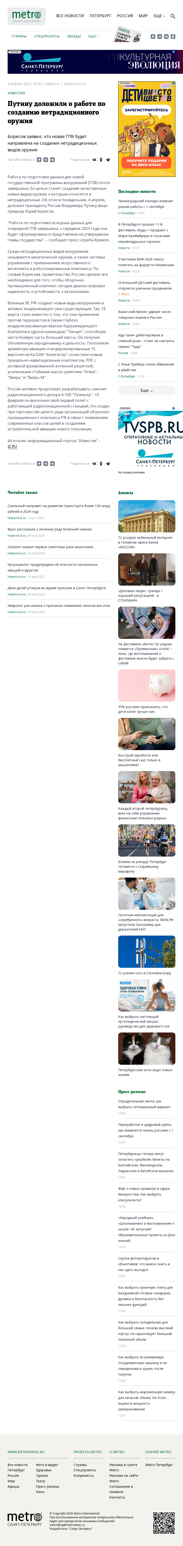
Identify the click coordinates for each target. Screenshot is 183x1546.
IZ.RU (12, 446)
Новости (124, 248)
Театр (40, 1481)
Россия (125, 15)
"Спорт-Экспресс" (80, 1529)
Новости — (54, 83)
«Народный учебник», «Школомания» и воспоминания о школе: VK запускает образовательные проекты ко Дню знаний (146, 1229)
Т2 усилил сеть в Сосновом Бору (144, 973)
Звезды (74, 36)
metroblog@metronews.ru (67, 1525)
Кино (40, 1491)
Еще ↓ (159, 15)
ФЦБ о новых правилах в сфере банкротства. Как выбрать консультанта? (144, 1194)
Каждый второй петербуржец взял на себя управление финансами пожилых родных (142, 813)
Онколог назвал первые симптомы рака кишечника (50, 547)
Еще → (147, 390)
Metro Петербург (159, 1464)
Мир (143, 15)
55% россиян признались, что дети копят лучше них (143, 709)
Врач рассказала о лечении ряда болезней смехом (50, 529)
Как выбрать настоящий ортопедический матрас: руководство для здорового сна (143, 1021)
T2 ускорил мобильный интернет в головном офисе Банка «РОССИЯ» (145, 542)
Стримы (18, 36)
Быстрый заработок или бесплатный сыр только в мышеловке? (139, 760)
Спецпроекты (47, 36)
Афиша (13, 1486)
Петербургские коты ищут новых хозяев (145, 1072)
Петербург (100, 15)
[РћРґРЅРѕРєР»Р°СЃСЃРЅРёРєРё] (101, 160)
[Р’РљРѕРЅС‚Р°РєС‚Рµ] (94, 160)
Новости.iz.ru (75, 83)
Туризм (42, 1475)
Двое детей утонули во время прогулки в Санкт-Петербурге (57, 588)
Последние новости (137, 192)
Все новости (70, 15)
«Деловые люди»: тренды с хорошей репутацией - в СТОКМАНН (140, 595)
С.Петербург (126, 213)
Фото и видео (47, 1464)
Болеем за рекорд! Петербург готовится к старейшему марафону (142, 866)
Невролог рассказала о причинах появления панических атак (59, 605)
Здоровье (43, 1470)
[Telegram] (108, 160)
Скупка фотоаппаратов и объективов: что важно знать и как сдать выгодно (144, 1264)
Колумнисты (84, 1475)
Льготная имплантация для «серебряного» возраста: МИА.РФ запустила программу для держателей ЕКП (145, 922)
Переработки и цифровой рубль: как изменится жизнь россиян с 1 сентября (145, 1130)
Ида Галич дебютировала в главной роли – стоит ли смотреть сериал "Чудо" (146, 341)
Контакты (117, 1497)
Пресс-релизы (47, 1486)
